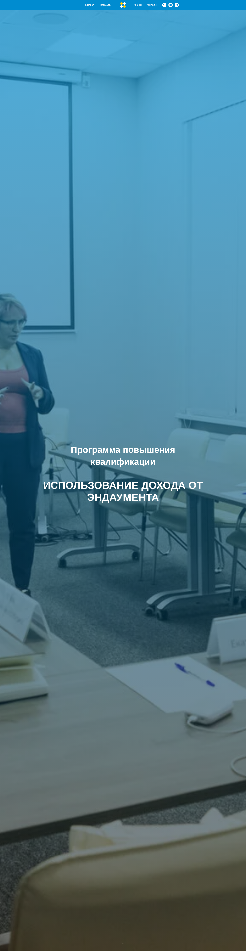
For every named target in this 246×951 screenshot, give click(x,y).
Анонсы (138, 5)
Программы (105, 5)
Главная (89, 5)
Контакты (152, 5)
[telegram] (177, 5)
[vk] (164, 5)
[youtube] (170, 5)
